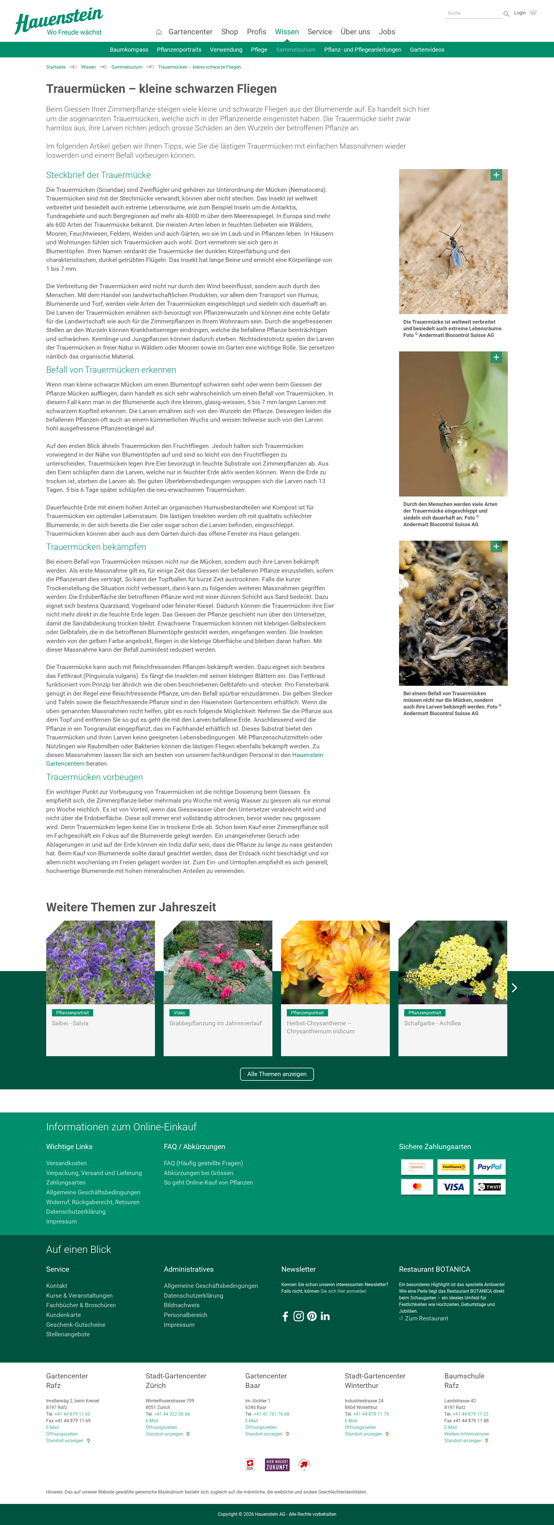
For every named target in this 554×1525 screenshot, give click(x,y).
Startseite (158, 32)
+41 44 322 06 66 (172, 1414)
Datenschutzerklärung (76, 1211)
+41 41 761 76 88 (271, 1414)
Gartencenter (191, 31)
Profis (256, 31)
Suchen (507, 13)
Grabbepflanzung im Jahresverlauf (215, 1023)
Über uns (355, 31)
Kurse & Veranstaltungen (79, 1295)
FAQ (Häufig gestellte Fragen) (203, 1163)
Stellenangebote (68, 1334)
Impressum (61, 1221)
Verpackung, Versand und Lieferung (94, 1173)
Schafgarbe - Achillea (432, 1023)
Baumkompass (129, 49)
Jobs (387, 31)
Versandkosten (66, 1163)
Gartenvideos (427, 49)
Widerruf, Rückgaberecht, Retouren (93, 1202)
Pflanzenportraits (179, 49)
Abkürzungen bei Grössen (198, 1173)
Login (520, 13)
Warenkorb (532, 12)
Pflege (259, 49)
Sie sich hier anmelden (343, 1291)
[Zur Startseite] (58, 21)
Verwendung (226, 49)
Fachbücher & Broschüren (81, 1305)
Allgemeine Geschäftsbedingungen (93, 1192)
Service (320, 31)
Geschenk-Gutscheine (75, 1324)
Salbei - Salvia (70, 1023)
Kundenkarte (63, 1315)
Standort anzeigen (64, 1440)
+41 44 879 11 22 (471, 1414)
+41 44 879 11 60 (72, 1414)
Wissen (287, 31)
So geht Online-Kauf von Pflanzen (208, 1182)
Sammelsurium (296, 49)
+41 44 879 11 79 (371, 1414)
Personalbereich (185, 1315)
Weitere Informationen (466, 1434)
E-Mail (52, 1427)
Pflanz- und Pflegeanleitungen (362, 49)
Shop (229, 31)
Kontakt (56, 1285)
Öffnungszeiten (62, 1434)
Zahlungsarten (66, 1182)
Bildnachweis (182, 1305)
